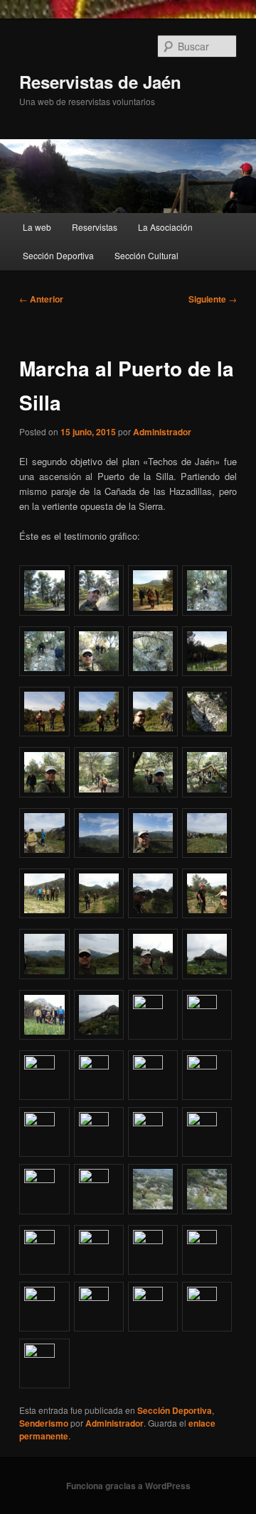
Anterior (41, 299)
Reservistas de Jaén (100, 82)
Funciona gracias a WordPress (128, 1485)
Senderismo (43, 1423)
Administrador (162, 431)
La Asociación (165, 227)
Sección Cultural (146, 255)
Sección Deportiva (58, 255)
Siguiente (212, 299)
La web (37, 227)
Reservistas (94, 227)
